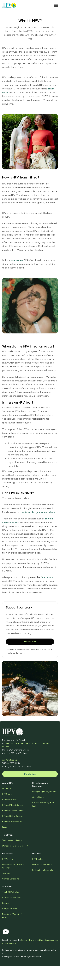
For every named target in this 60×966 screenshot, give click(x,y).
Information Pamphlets (42, 864)
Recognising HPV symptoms (44, 791)
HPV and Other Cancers (12, 816)
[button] (56, 5)
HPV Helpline (38, 859)
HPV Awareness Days (11, 897)
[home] (9, 5)
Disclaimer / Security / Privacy (11, 916)
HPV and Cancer (9, 799)
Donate (5, 903)
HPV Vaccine (7, 859)
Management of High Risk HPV (15, 846)
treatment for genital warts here (38, 512)
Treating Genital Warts (12, 840)
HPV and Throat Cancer (12, 805)
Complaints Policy (9, 908)
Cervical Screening (10, 879)
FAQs (4, 827)
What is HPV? (8, 788)
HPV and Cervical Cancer (13, 810)
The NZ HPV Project (11, 892)
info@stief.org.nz (9, 760)
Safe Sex (6, 873)
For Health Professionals (42, 870)
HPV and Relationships (11, 821)
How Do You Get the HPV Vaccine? (13, 866)
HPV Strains (7, 794)
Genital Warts (38, 797)
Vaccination (47, 577)
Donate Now (30, 641)
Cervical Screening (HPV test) (43, 804)
